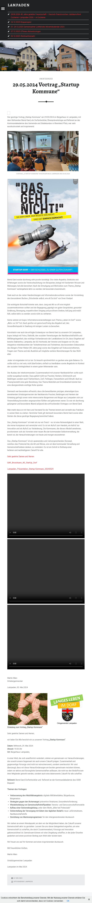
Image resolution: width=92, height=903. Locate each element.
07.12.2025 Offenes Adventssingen (26, 31)
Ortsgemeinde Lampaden (23, 881)
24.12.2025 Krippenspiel (21, 22)
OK (68, 901)
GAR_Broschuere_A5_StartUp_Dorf (22, 463)
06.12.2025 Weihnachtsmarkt (23, 36)
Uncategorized (46, 79)
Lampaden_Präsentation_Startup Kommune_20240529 (30, 469)
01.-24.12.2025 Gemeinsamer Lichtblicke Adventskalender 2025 (37, 27)
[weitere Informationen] (8, 113)
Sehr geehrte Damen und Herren (20, 456)
